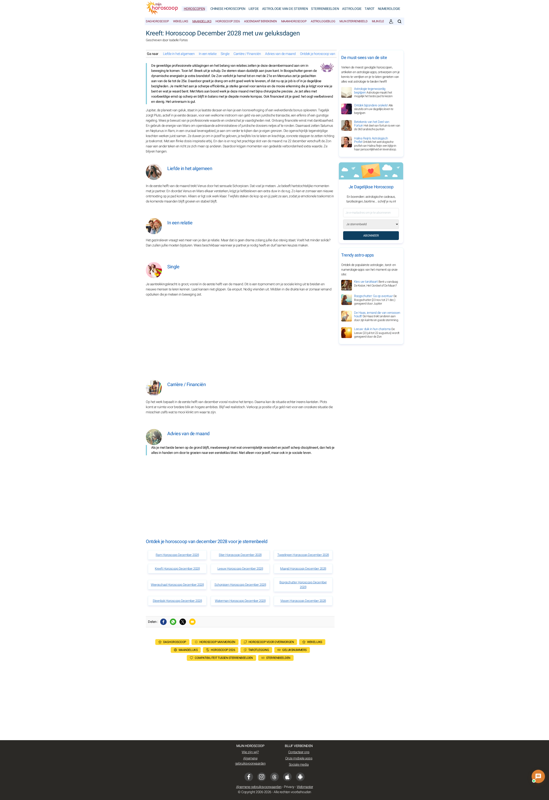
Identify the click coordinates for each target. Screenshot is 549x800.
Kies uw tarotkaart (376, 283)
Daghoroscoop (157, 21)
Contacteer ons (298, 752)
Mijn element (382, 21)
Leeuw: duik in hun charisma (377, 333)
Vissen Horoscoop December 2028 (303, 600)
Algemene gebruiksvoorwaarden (250, 761)
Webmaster (305, 786)
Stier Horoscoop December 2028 (240, 554)
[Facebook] (163, 621)
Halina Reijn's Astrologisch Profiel (375, 144)
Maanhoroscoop (294, 21)
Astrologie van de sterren (285, 8)
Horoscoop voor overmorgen (271, 642)
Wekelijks (180, 21)
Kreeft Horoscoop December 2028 (177, 568)
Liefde (254, 8)
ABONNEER (371, 235)
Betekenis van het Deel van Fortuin (377, 125)
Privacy (289, 786)
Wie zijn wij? (250, 752)
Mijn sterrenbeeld (353, 21)
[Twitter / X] (182, 621)
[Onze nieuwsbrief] (391, 21)
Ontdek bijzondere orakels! (373, 109)
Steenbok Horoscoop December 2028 (177, 600)
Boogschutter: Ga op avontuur (375, 300)
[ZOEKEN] (399, 21)
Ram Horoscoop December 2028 (177, 554)
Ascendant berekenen (260, 21)
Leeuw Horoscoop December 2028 (240, 568)
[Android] (300, 776)
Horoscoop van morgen (217, 642)
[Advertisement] (240, 337)
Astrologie (351, 8)
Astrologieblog (323, 21)
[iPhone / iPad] (287, 776)
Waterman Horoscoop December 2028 (240, 600)
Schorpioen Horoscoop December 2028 (240, 584)
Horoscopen (194, 8)
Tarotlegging (258, 650)
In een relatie (207, 53)
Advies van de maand (280, 53)
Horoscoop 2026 (228, 21)
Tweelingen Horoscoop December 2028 (303, 554)
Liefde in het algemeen (179, 53)
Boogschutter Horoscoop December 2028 (303, 584)
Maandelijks (201, 21)
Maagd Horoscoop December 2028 (303, 568)
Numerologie (389, 8)
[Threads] (274, 776)
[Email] (192, 621)
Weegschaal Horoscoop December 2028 (177, 584)
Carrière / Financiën (247, 53)
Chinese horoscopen (227, 8)
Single (225, 53)
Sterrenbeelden (325, 8)
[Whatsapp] (173, 621)
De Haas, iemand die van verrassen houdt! (377, 316)
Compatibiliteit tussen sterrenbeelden (224, 658)
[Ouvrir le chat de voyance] (538, 776)
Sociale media (299, 764)
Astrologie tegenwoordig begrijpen (373, 92)
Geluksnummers (294, 650)
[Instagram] (261, 776)
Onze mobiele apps (298, 758)
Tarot (370, 8)
